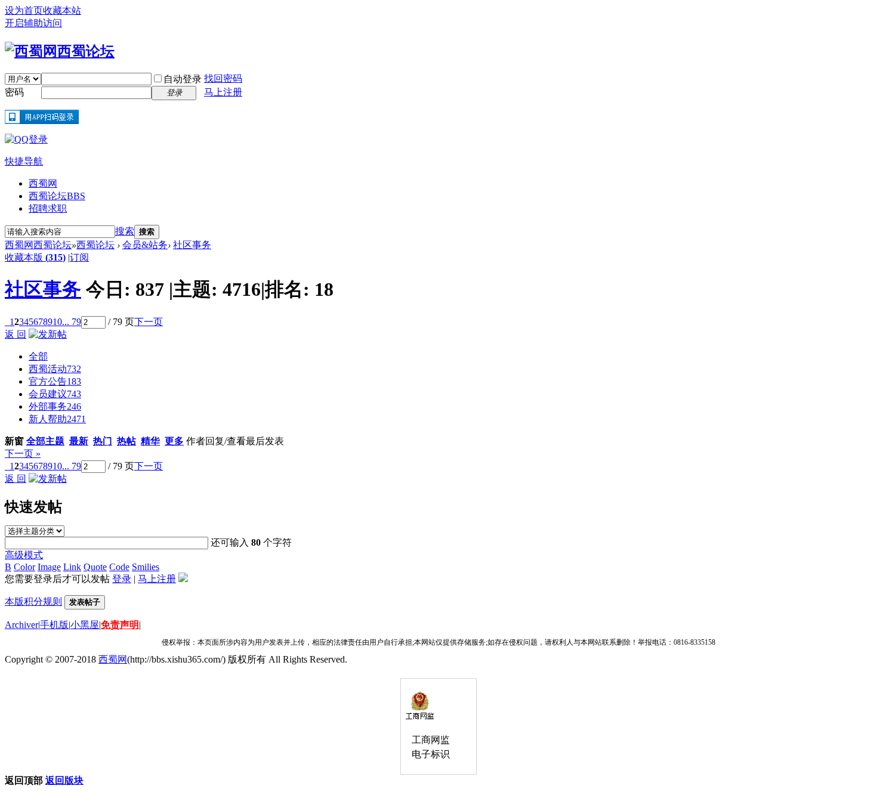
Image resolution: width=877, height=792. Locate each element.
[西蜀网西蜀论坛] (60, 51)
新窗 (14, 441)
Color (24, 567)
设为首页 (24, 10)
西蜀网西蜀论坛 (38, 245)
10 (57, 322)
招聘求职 (48, 208)
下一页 (148, 322)
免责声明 (120, 625)
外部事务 (55, 406)
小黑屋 (84, 625)
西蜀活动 (55, 369)
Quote (95, 567)
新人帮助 (57, 419)
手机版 (54, 625)
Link (72, 567)
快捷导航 (24, 161)
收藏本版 (35, 257)
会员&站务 (145, 245)
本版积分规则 (33, 601)
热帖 (126, 441)
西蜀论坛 (57, 196)
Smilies (145, 567)
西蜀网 (43, 183)
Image (49, 567)
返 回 (15, 334)
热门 (102, 441)
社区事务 (192, 245)
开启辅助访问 (33, 23)
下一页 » (23, 453)
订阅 (79, 257)
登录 (121, 579)
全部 (38, 356)
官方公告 (55, 381)
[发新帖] (48, 334)
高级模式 (24, 555)
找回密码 (223, 78)
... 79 (71, 322)
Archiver (21, 625)
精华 (150, 441)
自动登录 (182, 79)
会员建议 (55, 394)
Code (119, 567)
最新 (78, 441)
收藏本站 (62, 10)
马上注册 (223, 92)
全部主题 (45, 441)
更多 (174, 441)
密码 (14, 92)
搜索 (124, 231)
